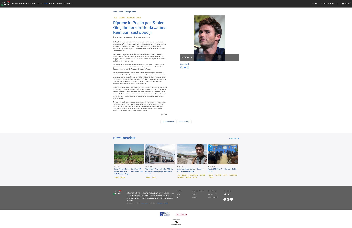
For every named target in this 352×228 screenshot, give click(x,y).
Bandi (59, 4)
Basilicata (180, 177)
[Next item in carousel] (236, 161)
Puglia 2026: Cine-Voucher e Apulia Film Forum (222, 170)
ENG (316, 4)
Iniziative (218, 175)
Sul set (39, 4)
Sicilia (195, 177)
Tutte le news (233, 138)
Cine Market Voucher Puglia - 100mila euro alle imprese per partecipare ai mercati (159, 171)
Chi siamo (66, 4)
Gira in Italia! (327, 4)
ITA (313, 4)
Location (14, 4)
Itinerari (52, 4)
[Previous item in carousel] (116, 161)
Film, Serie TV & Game (27, 4)
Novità (225, 175)
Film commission (212, 191)
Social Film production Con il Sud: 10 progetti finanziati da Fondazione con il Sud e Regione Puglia (128, 171)
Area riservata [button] (212, 194)
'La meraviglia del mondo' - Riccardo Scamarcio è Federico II (190, 170)
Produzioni (131, 18)
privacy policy (144, 203)
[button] (72, 4)
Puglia (139, 18)
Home (115, 12)
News (46, 4)
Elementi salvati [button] (212, 197)
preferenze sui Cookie (162, 203)
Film (115, 18)
